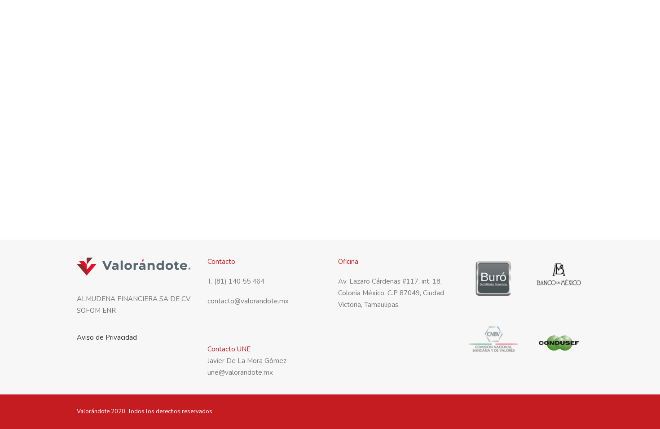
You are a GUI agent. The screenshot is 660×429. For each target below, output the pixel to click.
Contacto (515, 17)
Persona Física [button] (395, 17)
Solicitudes (564, 17)
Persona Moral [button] (459, 17)
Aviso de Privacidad (107, 337)
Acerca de (340, 17)
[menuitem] (343, 17)
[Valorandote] (109, 17)
